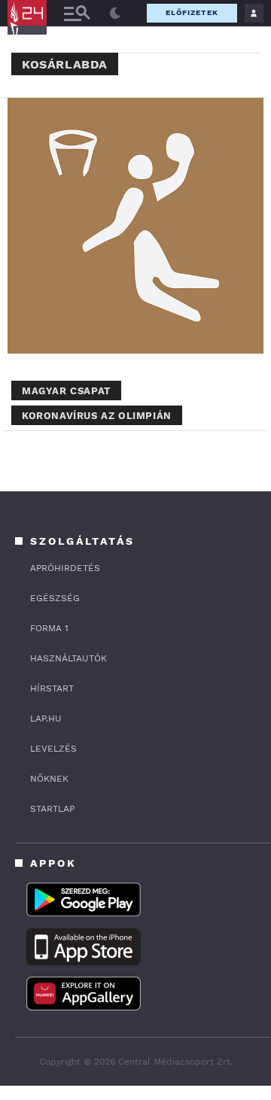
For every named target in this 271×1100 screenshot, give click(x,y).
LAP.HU (46, 718)
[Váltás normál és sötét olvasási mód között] (115, 14)
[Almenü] (76, 13)
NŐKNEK (49, 778)
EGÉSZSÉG (55, 598)
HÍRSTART (52, 688)
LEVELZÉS (53, 748)
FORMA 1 (49, 628)
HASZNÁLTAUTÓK (68, 658)
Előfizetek (192, 12)
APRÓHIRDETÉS (65, 568)
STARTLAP (52, 809)
